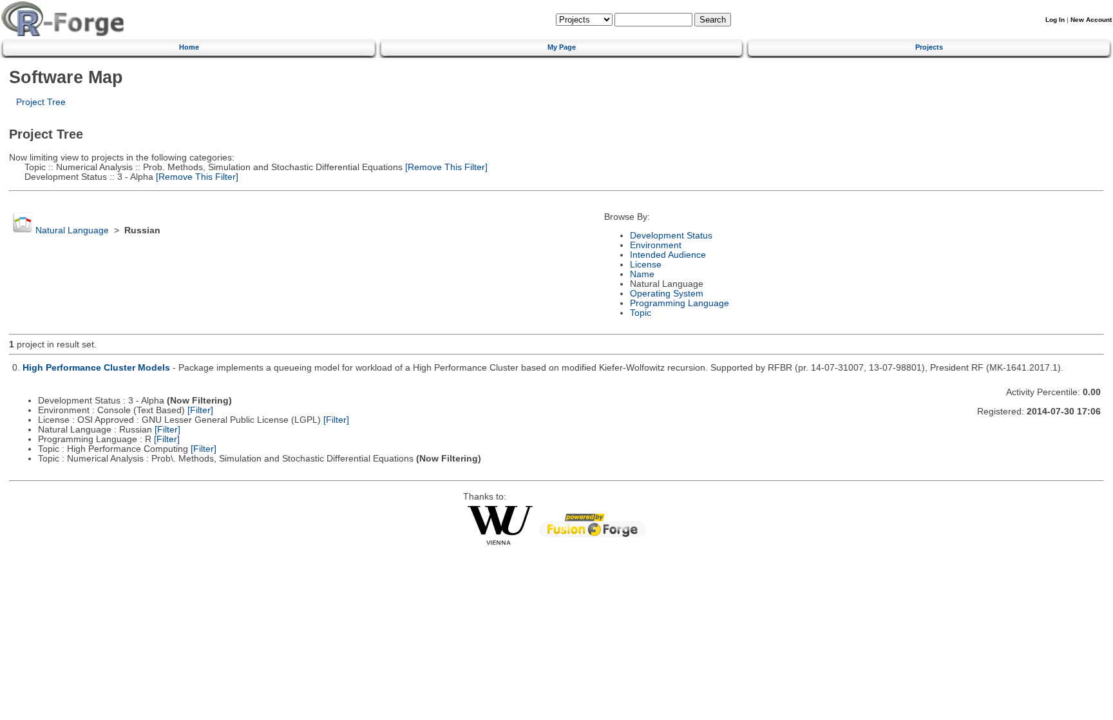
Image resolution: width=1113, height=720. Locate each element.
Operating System (666, 293)
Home (189, 47)
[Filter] (200, 410)
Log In (1055, 19)
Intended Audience (668, 255)
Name (642, 274)
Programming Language (679, 303)
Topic (640, 313)
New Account (1091, 19)
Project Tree (41, 102)
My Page (561, 47)
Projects (929, 47)
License (645, 264)
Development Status (671, 235)
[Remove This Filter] (445, 167)
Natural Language (72, 230)
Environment (655, 245)
